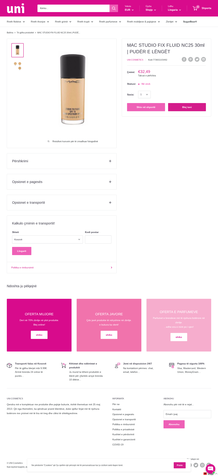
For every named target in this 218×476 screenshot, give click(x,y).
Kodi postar (92, 232)
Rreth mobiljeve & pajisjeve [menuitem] (141, 21)
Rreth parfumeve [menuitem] (108, 21)
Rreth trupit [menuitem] (83, 21)
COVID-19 (117, 444)
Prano (180, 465)
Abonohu (174, 424)
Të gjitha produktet (25, 32)
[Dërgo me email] (203, 59)
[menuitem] (190, 21)
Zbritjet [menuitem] (169, 21)
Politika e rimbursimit (22, 267)
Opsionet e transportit (124, 419)
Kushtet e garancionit (123, 439)
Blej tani (187, 107)
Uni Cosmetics (135, 60)
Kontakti (116, 409)
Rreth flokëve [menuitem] (14, 21)
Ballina (10, 32)
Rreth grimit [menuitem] (61, 21)
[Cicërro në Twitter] (197, 59)
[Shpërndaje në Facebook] (184, 59)
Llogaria (173, 9)
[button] (210, 473)
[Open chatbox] (210, 469)
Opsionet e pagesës (123, 414)
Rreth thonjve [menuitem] (38, 21)
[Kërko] (114, 8)
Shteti (15, 232)
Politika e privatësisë (123, 429)
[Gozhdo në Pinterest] (190, 59)
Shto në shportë (146, 107)
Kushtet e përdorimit (123, 434)
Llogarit (21, 251)
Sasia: (130, 94)
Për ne (116, 404)
